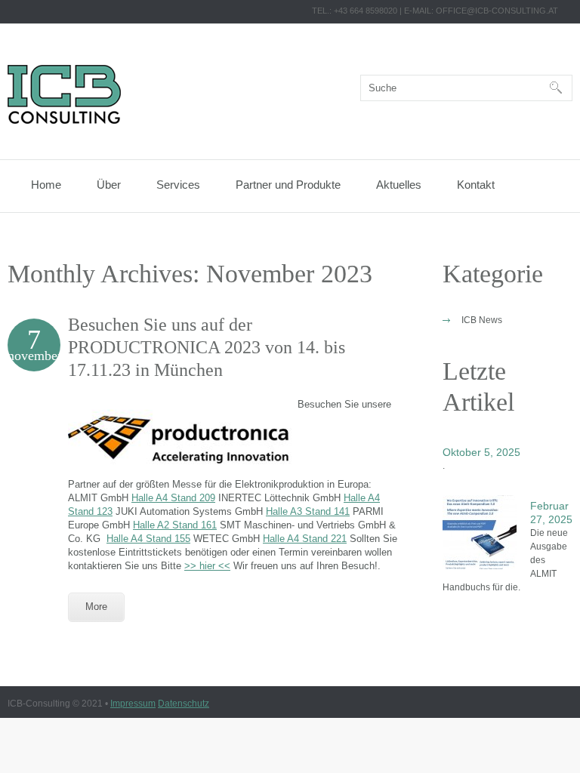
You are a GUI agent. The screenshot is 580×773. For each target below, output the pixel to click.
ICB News (481, 320)
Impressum (133, 703)
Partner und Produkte (288, 184)
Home (46, 184)
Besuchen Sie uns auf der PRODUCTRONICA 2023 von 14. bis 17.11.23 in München (206, 347)
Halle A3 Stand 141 (308, 511)
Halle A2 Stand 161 (175, 525)
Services (178, 184)
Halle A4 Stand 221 (305, 538)
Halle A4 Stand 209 (173, 498)
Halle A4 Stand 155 (148, 538)
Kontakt (476, 184)
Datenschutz (183, 703)
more (96, 606)
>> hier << (207, 565)
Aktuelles (398, 184)
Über (109, 184)
